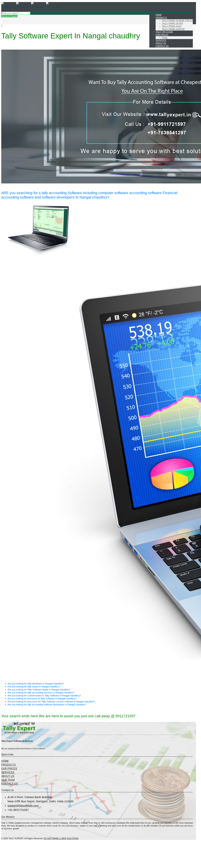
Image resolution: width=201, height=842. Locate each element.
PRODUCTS (8, 764)
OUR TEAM (8, 780)
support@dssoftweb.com (23, 805)
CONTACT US (9, 783)
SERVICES (7, 772)
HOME (5, 761)
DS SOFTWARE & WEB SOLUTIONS (61, 838)
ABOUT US (7, 776)
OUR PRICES (9, 768)
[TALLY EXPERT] (31, 7)
